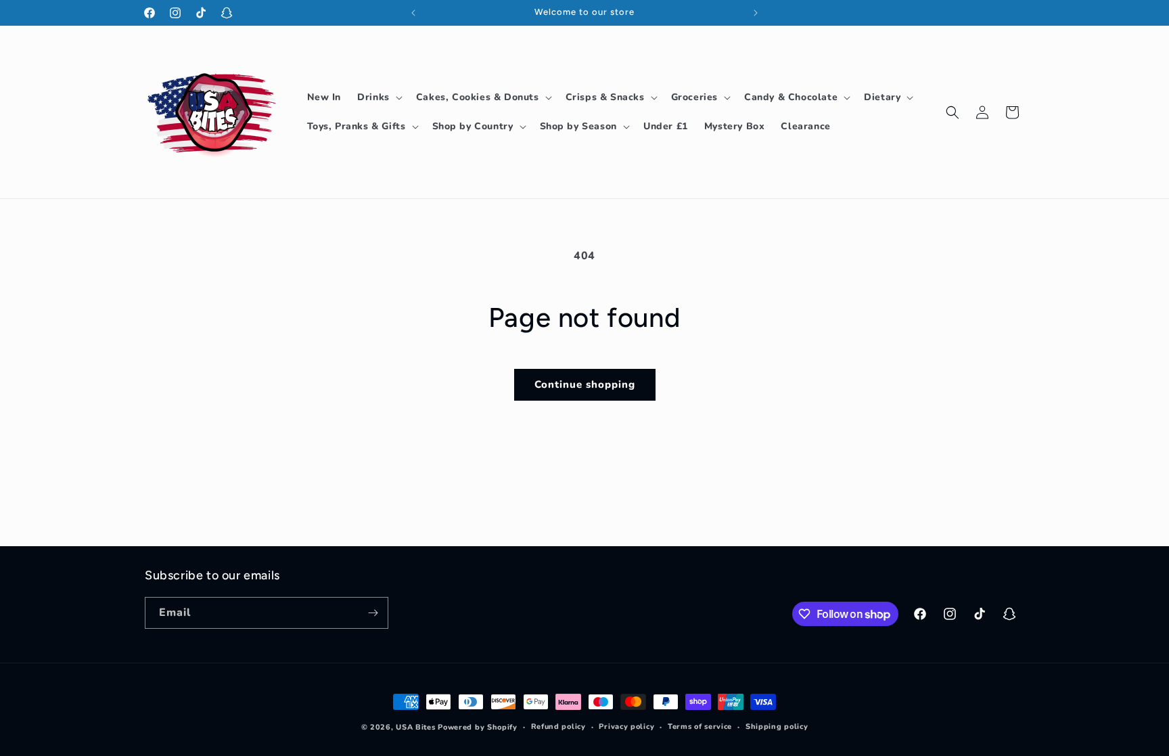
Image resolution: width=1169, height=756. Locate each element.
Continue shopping (584, 384)
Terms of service (700, 726)
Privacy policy (626, 726)
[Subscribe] (373, 613)
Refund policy (558, 726)
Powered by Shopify (478, 727)
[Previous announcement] (413, 13)
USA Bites (415, 727)
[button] (378, 97)
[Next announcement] (756, 13)
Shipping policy (777, 726)
